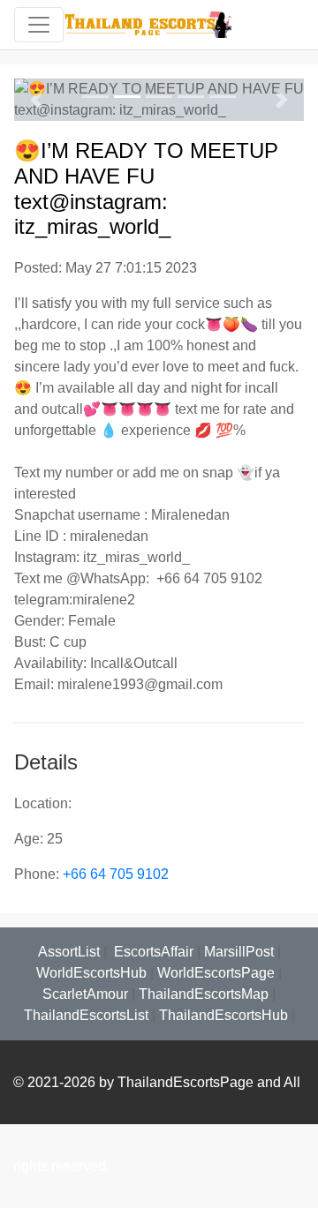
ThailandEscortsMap (204, 994)
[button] (35, 100)
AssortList (69, 951)
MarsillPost (239, 951)
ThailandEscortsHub (223, 1015)
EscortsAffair (151, 951)
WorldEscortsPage (216, 972)
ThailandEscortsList (86, 1015)
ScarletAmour (85, 994)
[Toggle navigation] (39, 24)
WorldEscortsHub (91, 972)
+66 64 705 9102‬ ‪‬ (117, 874)
